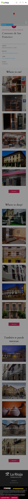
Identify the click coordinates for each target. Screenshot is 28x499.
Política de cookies (7, 493)
